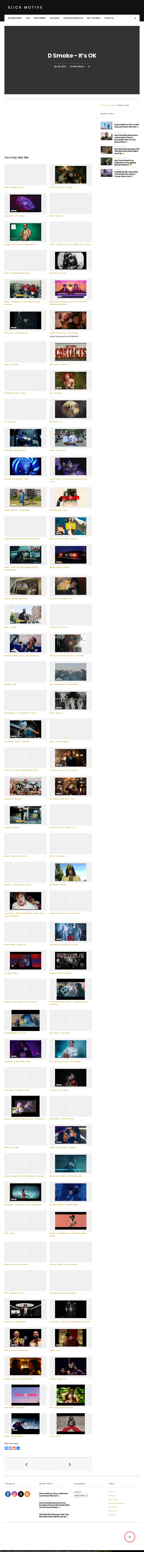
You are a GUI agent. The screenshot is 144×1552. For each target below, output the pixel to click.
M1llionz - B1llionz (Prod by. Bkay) (17, 885)
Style (28, 18)
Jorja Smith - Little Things (14, 216)
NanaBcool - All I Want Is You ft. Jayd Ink (20, 1002)
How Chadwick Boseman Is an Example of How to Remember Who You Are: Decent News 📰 (126, 138)
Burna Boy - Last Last (58, 273)
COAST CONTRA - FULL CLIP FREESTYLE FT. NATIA (70, 244)
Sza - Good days (56, 393)
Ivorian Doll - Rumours (13, 799)
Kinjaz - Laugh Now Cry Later (15, 856)
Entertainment (40, 18)
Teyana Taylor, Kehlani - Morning (62, 1147)
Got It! (101, 1551)
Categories (77, 1492)
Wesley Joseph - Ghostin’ (60, 567)
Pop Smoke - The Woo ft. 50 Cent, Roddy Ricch (23, 1205)
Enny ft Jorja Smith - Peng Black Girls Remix (21, 770)
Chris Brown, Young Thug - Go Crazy (64, 944)
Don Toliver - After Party (59, 1033)
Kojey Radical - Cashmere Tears (62, 1119)
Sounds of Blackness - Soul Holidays (64, 333)
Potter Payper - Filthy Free (15, 944)
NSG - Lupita (9, 1233)
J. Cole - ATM (55, 1436)
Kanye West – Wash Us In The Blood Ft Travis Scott (70, 1322)
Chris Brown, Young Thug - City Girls (64, 770)
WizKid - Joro (55, 1350)
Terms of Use (112, 1511)
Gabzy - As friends (11, 364)
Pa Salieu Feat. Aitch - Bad (14, 393)
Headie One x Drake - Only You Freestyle (66, 1176)
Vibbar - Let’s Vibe (11, 1147)
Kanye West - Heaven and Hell (16, 333)
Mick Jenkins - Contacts (59, 364)
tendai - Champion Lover (14, 187)
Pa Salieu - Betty (10, 973)
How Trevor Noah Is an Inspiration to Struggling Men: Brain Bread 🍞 (125, 162)
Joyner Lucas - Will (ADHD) (15, 1322)
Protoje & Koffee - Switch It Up (62, 827)
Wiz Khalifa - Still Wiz (58, 885)
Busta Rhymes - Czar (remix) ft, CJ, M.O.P (20, 713)
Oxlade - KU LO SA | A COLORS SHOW (19, 244)
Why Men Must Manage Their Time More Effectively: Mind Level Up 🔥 (126, 151)
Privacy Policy (113, 1499)
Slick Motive (25, 7)
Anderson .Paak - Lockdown (60, 973)
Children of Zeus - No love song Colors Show (22, 539)
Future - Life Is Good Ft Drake (16, 1350)
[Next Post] (70, 1464)
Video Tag (111, 1515)
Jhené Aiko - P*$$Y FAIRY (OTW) (17, 1061)
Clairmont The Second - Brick (16, 1264)
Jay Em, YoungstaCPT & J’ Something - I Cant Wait (24, 1176)
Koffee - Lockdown (57, 856)
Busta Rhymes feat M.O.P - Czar (62, 799)
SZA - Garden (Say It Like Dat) (61, 1407)
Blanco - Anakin (10, 627)
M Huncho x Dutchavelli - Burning (63, 1293)
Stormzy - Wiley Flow (58, 1379)
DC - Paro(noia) (10, 422)
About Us (111, 1492)
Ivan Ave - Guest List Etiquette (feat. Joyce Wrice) (24, 1119)
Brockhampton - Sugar (58, 510)
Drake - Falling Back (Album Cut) (17, 273)
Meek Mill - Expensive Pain (14, 450)
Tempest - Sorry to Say (59, 627)
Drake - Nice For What (13, 1436)
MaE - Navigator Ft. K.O (13, 1293)
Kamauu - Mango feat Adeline (16, 598)
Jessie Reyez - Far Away (59, 1090)
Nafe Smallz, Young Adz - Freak (16, 1090)
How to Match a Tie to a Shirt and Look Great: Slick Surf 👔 (126, 126)
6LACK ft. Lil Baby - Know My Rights (64, 1205)
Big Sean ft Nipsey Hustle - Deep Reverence (21, 656)
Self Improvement (15, 18)
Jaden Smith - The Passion (14, 1407)
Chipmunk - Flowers (12, 827)
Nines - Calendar (56, 216)
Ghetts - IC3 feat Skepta (59, 741)
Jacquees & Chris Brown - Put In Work (65, 913)
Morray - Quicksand (57, 450)
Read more (107, 1551)
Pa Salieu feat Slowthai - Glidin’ (16, 479)
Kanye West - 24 (56, 422)
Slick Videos (54, 18)
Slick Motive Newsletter (73, 18)
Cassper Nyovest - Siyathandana (17, 510)
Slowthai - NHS (10, 684)
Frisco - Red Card (56, 713)
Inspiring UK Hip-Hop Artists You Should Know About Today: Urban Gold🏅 (126, 174)
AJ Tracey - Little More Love (61, 598)
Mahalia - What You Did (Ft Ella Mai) (18, 1379)
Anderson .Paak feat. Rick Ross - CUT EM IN (67, 656)
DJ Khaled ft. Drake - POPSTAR (16, 741)
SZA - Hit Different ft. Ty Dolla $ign (64, 684)
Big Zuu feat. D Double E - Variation (64, 539)
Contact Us (109, 18)
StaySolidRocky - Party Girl (15, 1033)
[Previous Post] (26, 1464)
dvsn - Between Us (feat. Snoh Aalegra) (65, 1061)
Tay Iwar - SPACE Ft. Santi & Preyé (63, 1264)
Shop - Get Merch (93, 18)
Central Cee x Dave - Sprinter (61, 187)
